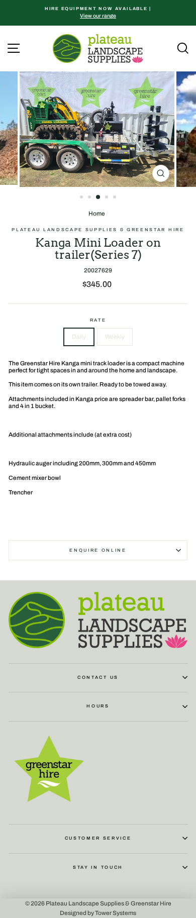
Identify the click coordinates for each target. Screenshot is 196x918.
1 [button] (82, 197)
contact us (98, 677)
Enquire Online (98, 550)
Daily (79, 337)
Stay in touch (98, 867)
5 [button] (115, 197)
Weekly (115, 337)
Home (96, 214)
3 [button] (98, 197)
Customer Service (98, 838)
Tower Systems (115, 912)
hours (97, 705)
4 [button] (107, 197)
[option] (98, 13)
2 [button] (90, 197)
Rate (98, 320)
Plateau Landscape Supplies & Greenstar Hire (98, 229)
